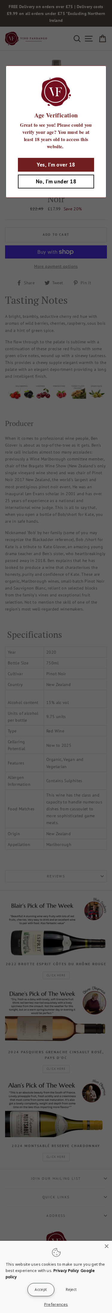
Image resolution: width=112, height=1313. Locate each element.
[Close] (107, 1246)
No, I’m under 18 (56, 181)
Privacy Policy (66, 1270)
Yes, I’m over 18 (56, 164)
